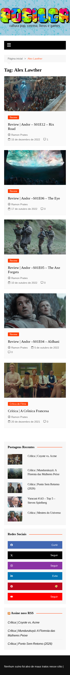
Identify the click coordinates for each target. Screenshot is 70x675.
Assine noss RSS (22, 613)
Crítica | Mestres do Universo (44, 512)
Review (13, 117)
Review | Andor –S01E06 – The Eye (34, 198)
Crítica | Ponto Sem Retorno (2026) (30, 643)
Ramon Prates (19, 134)
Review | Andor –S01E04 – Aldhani (33, 341)
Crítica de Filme (18, 404)
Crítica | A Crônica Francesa (28, 411)
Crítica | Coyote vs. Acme (42, 456)
